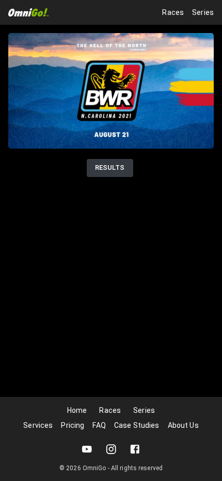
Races (173, 12)
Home (77, 410)
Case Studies (137, 425)
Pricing (72, 425)
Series (203, 12)
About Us (183, 425)
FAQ (98, 425)
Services (38, 425)
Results (110, 167)
